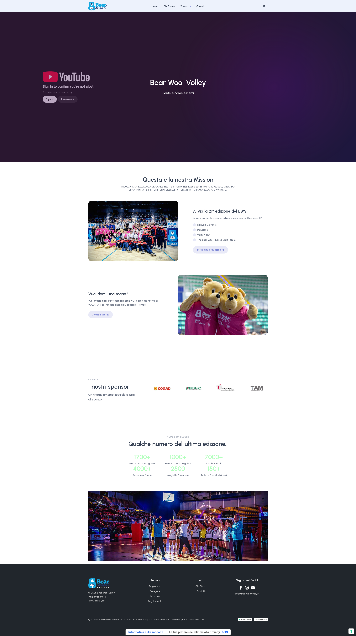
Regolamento (155, 601)
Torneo (185, 6)
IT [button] (264, 6)
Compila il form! (100, 314)
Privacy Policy (246, 619)
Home (155, 6)
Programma (155, 586)
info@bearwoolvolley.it (247, 593)
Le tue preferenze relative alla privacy (194, 632)
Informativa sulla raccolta (145, 632)
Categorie (155, 591)
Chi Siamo (169, 6)
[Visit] (162, 388)
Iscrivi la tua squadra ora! (210, 249)
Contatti (200, 6)
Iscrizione (155, 596)
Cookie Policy (261, 619)
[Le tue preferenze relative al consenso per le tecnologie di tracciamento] (351, 631)
